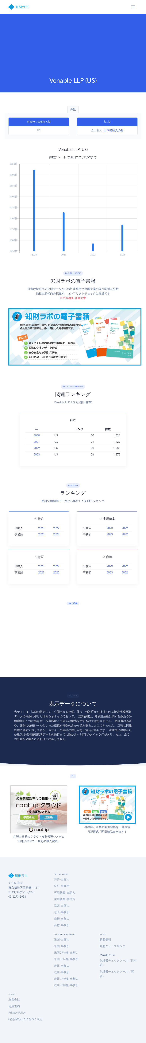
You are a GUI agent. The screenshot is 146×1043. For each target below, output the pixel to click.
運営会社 (14, 999)
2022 (37, 448)
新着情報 (105, 939)
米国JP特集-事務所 (66, 959)
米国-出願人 (61, 939)
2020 (37, 435)
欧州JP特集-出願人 (66, 978)
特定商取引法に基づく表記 (25, 1019)
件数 (73, 109)
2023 (37, 454)
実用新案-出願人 (64, 892)
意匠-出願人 (61, 905)
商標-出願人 (61, 918)
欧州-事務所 (61, 972)
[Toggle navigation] (133, 7)
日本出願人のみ (114, 130)
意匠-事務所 (61, 912)
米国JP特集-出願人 (66, 952)
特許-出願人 (61, 879)
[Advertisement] (73, 48)
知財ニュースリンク (112, 946)
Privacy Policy (16, 1012)
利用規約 (14, 1006)
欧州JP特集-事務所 (66, 985)
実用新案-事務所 (64, 899)
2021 (37, 441)
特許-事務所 (61, 886)
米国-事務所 (61, 946)
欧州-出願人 (61, 966)
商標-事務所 (61, 925)
